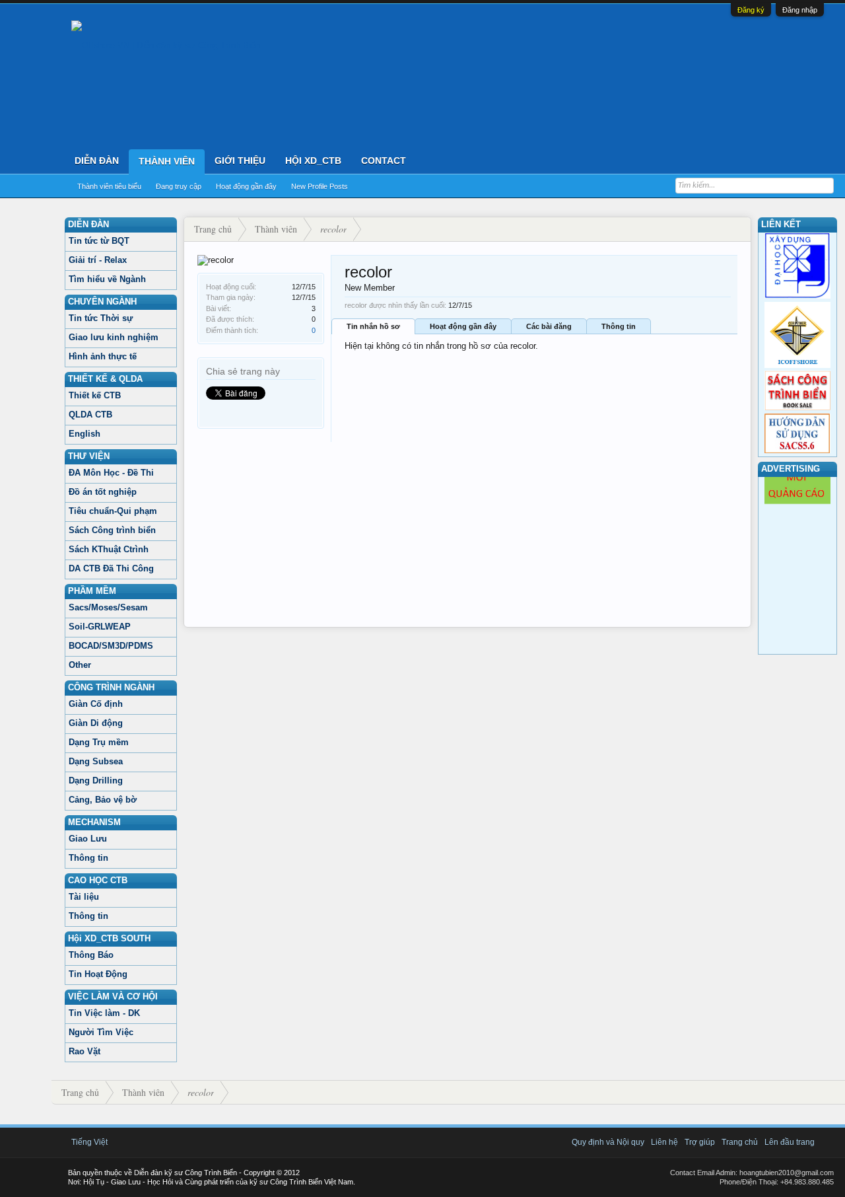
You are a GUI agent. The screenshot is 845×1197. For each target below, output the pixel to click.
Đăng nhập (799, 10)
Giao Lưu (88, 839)
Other (80, 665)
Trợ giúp (700, 1142)
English (84, 434)
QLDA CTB (90, 414)
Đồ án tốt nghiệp (103, 492)
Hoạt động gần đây (246, 186)
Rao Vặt (84, 1051)
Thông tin (88, 858)
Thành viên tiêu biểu (109, 186)
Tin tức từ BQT (99, 241)
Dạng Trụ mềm (99, 742)
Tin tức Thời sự (101, 318)
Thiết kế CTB (95, 395)
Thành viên (167, 161)
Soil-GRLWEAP (100, 627)
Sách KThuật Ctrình (109, 549)
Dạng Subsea (96, 761)
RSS (825, 1142)
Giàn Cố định (96, 704)
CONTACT (383, 160)
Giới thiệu (240, 160)
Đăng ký (750, 10)
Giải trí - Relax (98, 260)
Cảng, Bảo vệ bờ (103, 800)
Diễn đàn (97, 160)
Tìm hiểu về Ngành (107, 279)
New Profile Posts (319, 186)
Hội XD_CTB (313, 160)
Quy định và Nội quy (608, 1142)
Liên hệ (664, 1142)
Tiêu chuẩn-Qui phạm (113, 511)
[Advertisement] (467, 534)
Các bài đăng (549, 326)
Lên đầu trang (789, 1142)
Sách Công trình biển (112, 530)
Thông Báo (91, 955)
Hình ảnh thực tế (103, 356)
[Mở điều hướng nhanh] (739, 229)
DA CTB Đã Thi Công (111, 568)
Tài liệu (84, 897)
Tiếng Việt (89, 1142)
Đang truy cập (178, 186)
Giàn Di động (96, 723)
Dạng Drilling (96, 780)
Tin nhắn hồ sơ (373, 326)
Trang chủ (740, 1142)
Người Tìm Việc (101, 1032)
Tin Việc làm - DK (104, 1013)
